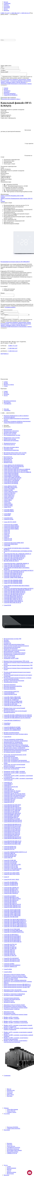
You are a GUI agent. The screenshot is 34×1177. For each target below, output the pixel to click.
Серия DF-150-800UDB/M (11, 883)
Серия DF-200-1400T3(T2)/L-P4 (12, 904)
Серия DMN (7, 515)
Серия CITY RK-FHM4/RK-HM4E (13, 580)
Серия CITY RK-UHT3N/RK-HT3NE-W (14, 555)
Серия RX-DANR (8, 519)
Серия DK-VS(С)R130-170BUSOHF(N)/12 (15, 925)
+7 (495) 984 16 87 (15, 13)
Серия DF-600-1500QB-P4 (11, 893)
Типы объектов (11, 1110)
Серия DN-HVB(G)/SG (10, 846)
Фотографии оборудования (14, 1150)
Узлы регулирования (9, 655)
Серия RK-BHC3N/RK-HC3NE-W (13, 598)
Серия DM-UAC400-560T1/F (11, 811)
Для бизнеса (7, 90)
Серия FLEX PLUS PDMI (11, 524)
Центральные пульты (9, 1013)
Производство (11, 1090)
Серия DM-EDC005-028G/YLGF (12, 841)
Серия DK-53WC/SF (9, 952)
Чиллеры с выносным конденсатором (14, 680)
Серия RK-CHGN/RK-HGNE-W (12, 576)
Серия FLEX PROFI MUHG (11, 527)
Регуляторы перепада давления (12, 752)
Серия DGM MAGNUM (10, 694)
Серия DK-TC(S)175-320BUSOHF (13, 701)
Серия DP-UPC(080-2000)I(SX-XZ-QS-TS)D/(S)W (17, 717)
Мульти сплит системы (10, 433)
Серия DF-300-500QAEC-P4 (11, 891)
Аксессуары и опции (9, 657)
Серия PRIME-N (8, 784)
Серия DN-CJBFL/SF (9, 853)
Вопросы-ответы (11, 1172)
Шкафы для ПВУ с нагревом (11, 1018)
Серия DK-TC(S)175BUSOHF (12, 929)
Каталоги (9, 1143)
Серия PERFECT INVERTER (12, 476)
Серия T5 (6, 537)
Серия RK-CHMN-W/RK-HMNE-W (13, 577)
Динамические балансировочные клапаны (15, 750)
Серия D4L (7, 535)
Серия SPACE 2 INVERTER (11, 480)
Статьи (6, 386)
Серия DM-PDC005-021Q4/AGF (12, 837)
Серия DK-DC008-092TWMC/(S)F (13, 702)
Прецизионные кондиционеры (12, 647)
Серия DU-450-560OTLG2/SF (12, 961)
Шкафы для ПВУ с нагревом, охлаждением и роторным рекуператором (16, 1038)
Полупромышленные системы (12, 435)
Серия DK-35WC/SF (9, 950)
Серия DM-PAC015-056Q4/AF (12, 832)
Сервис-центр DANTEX (13, 1128)
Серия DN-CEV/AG (9, 849)
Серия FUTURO (8, 504)
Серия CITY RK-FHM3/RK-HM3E (13, 581)
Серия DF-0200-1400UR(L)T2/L (12, 905)
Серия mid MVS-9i (9, 789)
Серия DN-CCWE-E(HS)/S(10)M (12, 868)
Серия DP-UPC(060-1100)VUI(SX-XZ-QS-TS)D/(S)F (18, 716)
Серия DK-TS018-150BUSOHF (12, 697)
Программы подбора (12, 1151)
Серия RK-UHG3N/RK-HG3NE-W (13, 559)
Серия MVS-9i (8, 788)
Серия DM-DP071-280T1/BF (11, 816)
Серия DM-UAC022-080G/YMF (12, 842)
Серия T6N (7, 530)
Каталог (6, 2)
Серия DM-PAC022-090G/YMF (12, 844)
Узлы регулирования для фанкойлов (13, 739)
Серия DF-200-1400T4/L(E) (11, 900)
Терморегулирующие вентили (12, 999)
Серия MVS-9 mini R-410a (11, 786)
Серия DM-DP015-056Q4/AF (11, 835)
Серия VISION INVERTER (11, 473)
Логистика (10, 1091)
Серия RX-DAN (8, 518)
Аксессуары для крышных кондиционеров (15, 760)
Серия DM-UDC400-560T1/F (11, 806)
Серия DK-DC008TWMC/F (11, 934)
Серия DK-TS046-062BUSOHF (12, 912)
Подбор (6, 383)
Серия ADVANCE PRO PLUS (12, 479)
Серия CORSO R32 (9, 495)
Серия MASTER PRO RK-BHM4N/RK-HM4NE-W (17, 590)
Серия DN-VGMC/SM (10, 860)
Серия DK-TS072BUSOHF (11, 916)
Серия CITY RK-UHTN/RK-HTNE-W (14, 558)
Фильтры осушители (9, 1002)
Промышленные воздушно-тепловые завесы (16, 734)
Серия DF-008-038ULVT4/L (11, 897)
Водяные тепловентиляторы (11, 732)
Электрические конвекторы (11, 450)
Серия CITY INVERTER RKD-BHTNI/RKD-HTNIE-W (18, 588)
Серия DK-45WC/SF (9, 951)
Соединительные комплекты (11, 998)
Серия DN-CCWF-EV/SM (11, 866)
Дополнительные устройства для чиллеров (15, 991)
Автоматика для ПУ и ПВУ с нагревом (14, 771)
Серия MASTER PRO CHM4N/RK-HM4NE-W (16, 563)
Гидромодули (7, 643)
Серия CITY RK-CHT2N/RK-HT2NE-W (14, 566)
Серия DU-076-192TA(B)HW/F (12, 965)
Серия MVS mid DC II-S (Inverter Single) (14, 793)
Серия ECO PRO (8, 490)
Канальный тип (8, 461)
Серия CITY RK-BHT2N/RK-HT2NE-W (14, 592)
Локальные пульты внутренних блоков (14, 974)
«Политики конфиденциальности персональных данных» (16, 83)
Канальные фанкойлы (10, 93)
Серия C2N (7, 533)
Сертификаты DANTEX (13, 1147)
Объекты (6, 4)
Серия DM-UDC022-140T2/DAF (12, 807)
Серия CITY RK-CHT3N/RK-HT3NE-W (14, 565)
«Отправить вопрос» (10, 307)
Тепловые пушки (8, 448)
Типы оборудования (12, 1109)
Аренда (9, 1170)
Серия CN (6, 534)
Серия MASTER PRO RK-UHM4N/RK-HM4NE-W (17, 553)
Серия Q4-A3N (8, 538)
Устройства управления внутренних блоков (15, 977)
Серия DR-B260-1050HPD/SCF (12, 720)
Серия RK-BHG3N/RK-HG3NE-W (13, 595)
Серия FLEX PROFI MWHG (11, 526)
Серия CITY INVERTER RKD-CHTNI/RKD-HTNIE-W (18, 570)
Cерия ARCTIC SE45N (10, 522)
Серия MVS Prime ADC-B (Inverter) (13, 798)
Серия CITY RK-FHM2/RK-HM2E (13, 583)
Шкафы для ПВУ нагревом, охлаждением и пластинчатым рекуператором (15, 1041)
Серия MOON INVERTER (11, 482)
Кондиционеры (8, 429)
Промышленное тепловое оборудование (14, 652)
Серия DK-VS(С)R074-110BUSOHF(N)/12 (15, 923)
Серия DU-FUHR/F (9, 963)
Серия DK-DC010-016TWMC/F (12, 936)
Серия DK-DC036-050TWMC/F (12, 939)
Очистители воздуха (9, 444)
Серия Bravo (7, 723)
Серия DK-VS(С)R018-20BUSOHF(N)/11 (15, 919)
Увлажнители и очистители (11, 430)
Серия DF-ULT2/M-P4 (10, 896)
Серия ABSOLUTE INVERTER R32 (13, 465)
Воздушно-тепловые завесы (11, 447)
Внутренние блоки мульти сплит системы (15, 452)
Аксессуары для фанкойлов (11, 759)
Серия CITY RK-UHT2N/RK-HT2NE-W (14, 556)
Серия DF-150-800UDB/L (11, 882)
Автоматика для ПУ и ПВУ (11, 658)
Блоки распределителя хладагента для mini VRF (17, 987)
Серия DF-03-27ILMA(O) (10, 95)
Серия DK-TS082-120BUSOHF (12, 914)
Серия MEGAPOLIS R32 (10, 487)
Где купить (7, 6)
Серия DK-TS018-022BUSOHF (12, 909)
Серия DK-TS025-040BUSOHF (12, 911)
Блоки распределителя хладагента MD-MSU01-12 (17, 984)
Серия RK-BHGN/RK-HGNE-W (12, 602)
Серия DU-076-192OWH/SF (11, 958)
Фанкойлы (6, 92)
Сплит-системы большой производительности (16, 645)
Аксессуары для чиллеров (11, 757)
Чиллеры (6, 640)
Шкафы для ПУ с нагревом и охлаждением (15, 1021)
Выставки (9, 1096)
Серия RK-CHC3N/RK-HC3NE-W (13, 574)
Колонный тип (8, 459)
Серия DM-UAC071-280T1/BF (12, 810)
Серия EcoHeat (8, 969)
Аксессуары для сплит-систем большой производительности (14, 765)
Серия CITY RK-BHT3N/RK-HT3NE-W (14, 591)
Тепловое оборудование (10, 432)
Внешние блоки (8, 462)
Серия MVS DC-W (9, 802)
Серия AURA (7, 503)
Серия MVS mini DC (9, 800)
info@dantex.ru (4, 353)
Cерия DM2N (7, 513)
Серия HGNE (7, 605)
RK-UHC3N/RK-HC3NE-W (11, 560)
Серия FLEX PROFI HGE (11, 544)
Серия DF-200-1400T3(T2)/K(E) (12, 898)
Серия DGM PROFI (9, 693)
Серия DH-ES (7, 736)
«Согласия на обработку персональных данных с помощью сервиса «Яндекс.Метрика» (16, 81)
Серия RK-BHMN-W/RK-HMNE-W (13, 601)
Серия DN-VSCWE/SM (10, 863)
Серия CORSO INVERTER (11, 475)
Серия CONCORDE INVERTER (12, 477)
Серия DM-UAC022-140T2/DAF (12, 809)
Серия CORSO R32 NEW (10, 491)
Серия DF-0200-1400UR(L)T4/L (12, 907)
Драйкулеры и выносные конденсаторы (14, 650)
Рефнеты (6, 983)
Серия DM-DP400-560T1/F (11, 817)
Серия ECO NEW (8, 498)
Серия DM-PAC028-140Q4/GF (12, 834)
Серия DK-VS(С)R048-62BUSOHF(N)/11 (15, 922)
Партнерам (7, 7)
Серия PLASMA (8, 505)
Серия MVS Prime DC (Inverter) (12, 791)
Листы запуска (11, 1146)
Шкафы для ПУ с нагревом (11, 1017)
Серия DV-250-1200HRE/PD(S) (12, 730)
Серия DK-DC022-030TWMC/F (12, 937)
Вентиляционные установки (11, 651)
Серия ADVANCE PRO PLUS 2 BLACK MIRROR (17, 472)
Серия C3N (7, 531)
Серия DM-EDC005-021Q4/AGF (12, 825)
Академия (9, 1093)
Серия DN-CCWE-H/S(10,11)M (12, 864)
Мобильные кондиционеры (11, 440)
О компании (7, 3)
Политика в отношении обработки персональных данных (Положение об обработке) (17, 422)
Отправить (3, 85)
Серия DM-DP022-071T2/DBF (12, 819)
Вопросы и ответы (9, 384)
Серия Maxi (7, 724)
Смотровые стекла (9, 1000)
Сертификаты (7, 403)
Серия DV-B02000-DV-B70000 (12, 727)
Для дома (6, 409)
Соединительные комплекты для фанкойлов (16, 740)
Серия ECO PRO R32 (9, 493)
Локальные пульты (9, 1011)
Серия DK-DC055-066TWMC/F (12, 940)
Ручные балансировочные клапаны (13, 743)
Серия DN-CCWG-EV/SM (11, 867)
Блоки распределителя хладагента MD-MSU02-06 (17, 985)
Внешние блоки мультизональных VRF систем (16, 661)
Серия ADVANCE (9, 497)
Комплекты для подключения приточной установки (18, 981)
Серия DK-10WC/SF (9, 945)
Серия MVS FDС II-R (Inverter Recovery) (15, 795)
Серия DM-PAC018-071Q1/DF (12, 831)
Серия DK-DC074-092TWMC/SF (12, 941)
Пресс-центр (10, 1094)
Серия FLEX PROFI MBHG (11, 528)
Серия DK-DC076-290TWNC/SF (12, 705)
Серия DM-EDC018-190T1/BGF (12, 804)
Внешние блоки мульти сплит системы (14, 454)
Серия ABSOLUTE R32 (10, 486)
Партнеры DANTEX (12, 1127)
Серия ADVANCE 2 (9, 494)
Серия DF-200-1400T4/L (10, 901)
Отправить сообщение (6, 310)
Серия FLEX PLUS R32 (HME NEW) (14, 542)
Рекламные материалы (10, 400)
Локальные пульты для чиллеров (12, 989)
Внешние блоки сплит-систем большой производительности (14, 708)
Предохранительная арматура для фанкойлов (16, 745)
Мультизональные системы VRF (12, 638)
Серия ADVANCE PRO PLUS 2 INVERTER (16, 470)
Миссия (9, 1089)
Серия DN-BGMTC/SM (10, 854)
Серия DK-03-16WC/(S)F (10, 704)
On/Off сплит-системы (10, 439)
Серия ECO (7, 501)
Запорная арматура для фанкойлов (13, 742)
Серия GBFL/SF (8, 857)
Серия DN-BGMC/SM (10, 856)
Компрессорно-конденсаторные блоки (14, 644)
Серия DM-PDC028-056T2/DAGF (13, 820)
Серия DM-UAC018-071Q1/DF (12, 827)
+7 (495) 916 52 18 (25, 13)
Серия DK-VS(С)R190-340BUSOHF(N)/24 (15, 926)
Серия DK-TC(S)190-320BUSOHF (13, 930)
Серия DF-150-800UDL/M (11, 885)
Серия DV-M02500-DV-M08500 (12, 728)
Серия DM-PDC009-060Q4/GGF (12, 838)
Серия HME (7, 545)
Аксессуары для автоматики (11, 768)
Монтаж (9, 1169)
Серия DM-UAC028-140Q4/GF (12, 830)
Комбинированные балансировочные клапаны (16, 749)
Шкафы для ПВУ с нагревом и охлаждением (16, 1022)
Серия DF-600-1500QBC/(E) (11, 887)
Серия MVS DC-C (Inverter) (11, 792)
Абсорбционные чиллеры (11, 682)
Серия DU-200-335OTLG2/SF (12, 959)
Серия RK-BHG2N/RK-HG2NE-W (13, 599)
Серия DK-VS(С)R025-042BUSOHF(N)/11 (15, 921)
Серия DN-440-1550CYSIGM (12, 874)
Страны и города (11, 1112)
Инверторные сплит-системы (12, 437)
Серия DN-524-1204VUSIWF (11, 870)
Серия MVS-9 (7, 785)
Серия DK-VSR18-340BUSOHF (12, 698)
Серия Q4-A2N (8, 540)
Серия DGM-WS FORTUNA (11, 691)
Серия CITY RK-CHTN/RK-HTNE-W (14, 572)
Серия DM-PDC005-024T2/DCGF (13, 821)
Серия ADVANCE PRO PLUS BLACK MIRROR (17, 469)
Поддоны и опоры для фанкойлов (13, 995)
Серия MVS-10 (8, 782)
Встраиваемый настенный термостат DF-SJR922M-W (15, 261)
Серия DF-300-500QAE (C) (11, 890)
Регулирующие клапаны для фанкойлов (14, 747)
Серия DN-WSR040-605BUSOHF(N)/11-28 (15, 852)
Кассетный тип (8, 456)
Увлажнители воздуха (10, 443)
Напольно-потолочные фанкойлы (13, 686)
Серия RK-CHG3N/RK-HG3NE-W (13, 573)
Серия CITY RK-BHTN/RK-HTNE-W (14, 594)
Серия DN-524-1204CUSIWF (11, 872)
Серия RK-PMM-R (9, 511)
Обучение (6, 394)
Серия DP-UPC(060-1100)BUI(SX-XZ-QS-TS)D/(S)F (18, 715)
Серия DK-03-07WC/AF (10, 944)
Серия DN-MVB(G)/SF (10, 848)
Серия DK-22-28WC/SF (10, 948)
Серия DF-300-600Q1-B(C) (11, 889)
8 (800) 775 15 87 (5, 13)
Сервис (6, 381)
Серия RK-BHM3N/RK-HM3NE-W (13, 597)
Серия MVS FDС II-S (9, 799)
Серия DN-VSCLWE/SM (10, 861)
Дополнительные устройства (11, 1009)
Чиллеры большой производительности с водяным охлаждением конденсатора (17, 678)
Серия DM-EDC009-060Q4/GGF (12, 824)
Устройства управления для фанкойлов (14, 994)
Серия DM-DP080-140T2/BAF (12, 814)
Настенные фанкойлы (10, 684)
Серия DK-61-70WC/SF (10, 955)
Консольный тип (8, 458)
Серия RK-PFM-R (8, 509)
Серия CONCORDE (9, 488)
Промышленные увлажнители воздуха (14, 654)
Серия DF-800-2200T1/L (10, 903)
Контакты (6, 10)
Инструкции (7, 402)
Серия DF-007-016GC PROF (11, 879)
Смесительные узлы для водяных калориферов (16, 746)
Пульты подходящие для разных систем (14, 767)
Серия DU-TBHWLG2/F (10, 966)
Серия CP (6, 876)
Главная (6, 88)
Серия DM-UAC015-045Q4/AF (12, 828)
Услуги (6, 9)
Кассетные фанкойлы (9, 687)
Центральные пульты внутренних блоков (15, 976)
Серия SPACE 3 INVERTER (11, 468)
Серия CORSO (8, 500)
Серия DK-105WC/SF (9, 954)
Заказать (3, 180)
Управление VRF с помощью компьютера (15, 980)
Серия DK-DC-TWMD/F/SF (11, 699)
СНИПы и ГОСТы (12, 1153)
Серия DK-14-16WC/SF (10, 947)
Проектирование (11, 1168)
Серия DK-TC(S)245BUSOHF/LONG (14, 932)
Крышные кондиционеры (11, 648)
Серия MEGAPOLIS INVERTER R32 (14, 466)
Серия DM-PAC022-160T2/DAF (12, 813)
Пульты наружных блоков (11, 978)
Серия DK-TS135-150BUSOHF (12, 915)
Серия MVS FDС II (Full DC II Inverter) (14, 796)
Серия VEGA (7, 507)
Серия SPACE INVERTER (11, 483)
